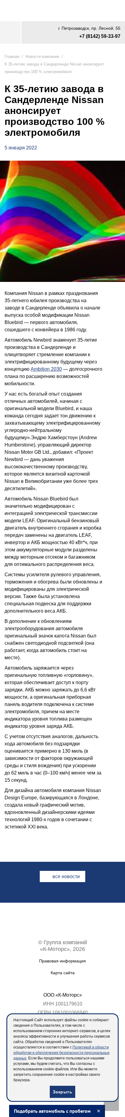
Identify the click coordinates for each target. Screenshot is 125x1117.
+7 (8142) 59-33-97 (97, 37)
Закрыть (62, 1092)
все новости (66, 963)
